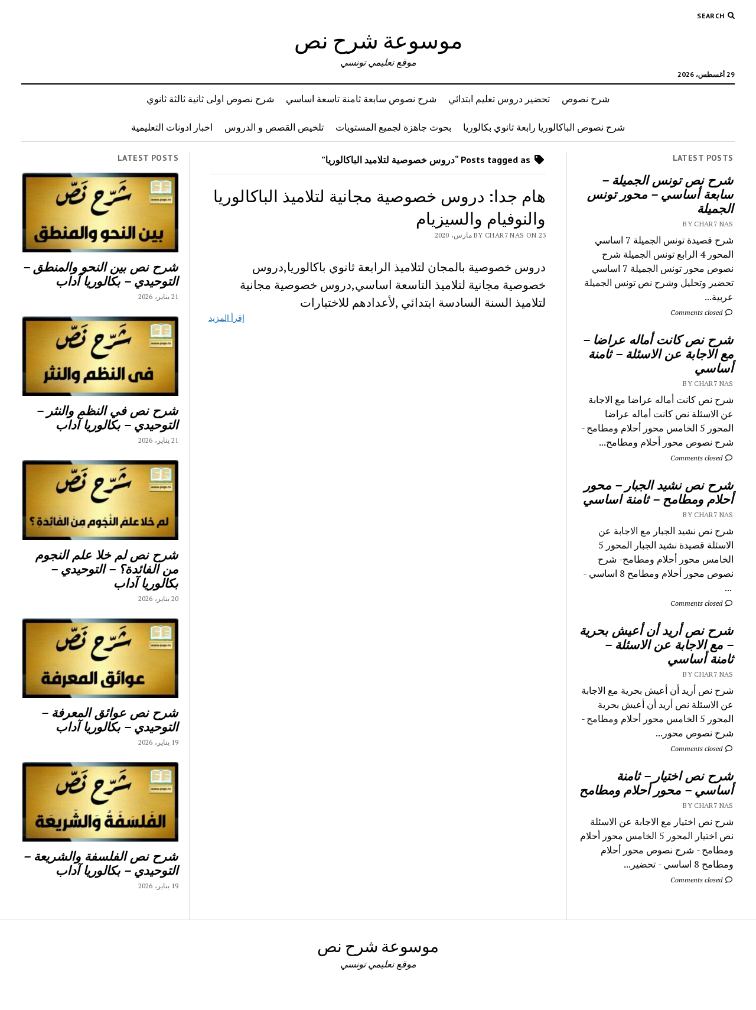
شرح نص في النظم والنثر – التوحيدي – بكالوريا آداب (107, 417)
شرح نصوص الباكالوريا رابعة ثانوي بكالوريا (544, 127)
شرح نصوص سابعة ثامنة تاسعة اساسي (361, 99)
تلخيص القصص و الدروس (274, 127)
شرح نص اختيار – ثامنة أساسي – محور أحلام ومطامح (656, 782)
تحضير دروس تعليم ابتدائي (499, 99)
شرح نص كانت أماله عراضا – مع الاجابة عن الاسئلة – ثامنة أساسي (658, 353)
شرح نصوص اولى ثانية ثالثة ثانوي (210, 99)
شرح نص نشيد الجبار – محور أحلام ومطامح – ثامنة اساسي (658, 492)
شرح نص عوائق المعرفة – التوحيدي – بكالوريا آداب (109, 719)
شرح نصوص (586, 99)
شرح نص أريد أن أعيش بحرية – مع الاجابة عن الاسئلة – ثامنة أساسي (656, 644)
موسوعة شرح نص (378, 40)
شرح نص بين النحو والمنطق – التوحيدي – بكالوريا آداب (100, 273)
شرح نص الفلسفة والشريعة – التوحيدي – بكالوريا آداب (101, 863)
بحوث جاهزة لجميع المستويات (393, 127)
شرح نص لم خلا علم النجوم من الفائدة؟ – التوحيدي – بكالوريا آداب (106, 568)
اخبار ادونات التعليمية (172, 127)
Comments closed (697, 312)
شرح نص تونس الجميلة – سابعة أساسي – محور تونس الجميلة (660, 194)
